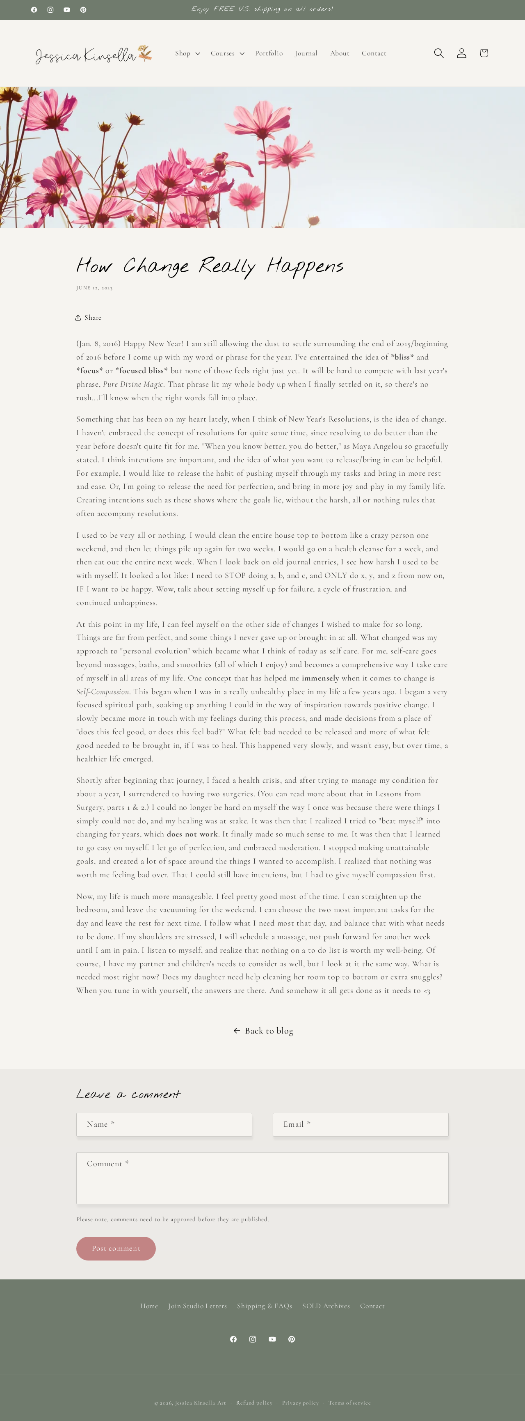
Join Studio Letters (197, 1305)
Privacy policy (300, 1403)
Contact (372, 1305)
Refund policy (254, 1403)
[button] (187, 53)
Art (222, 1403)
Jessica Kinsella (195, 1403)
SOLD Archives (326, 1305)
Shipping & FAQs (264, 1305)
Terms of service (350, 1403)
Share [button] (93, 317)
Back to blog (269, 1030)
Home (149, 1305)
